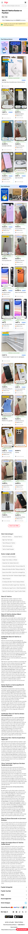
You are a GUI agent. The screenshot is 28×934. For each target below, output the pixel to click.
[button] (2, 2)
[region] (14, 47)
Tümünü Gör (23, 39)
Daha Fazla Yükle (14, 525)
